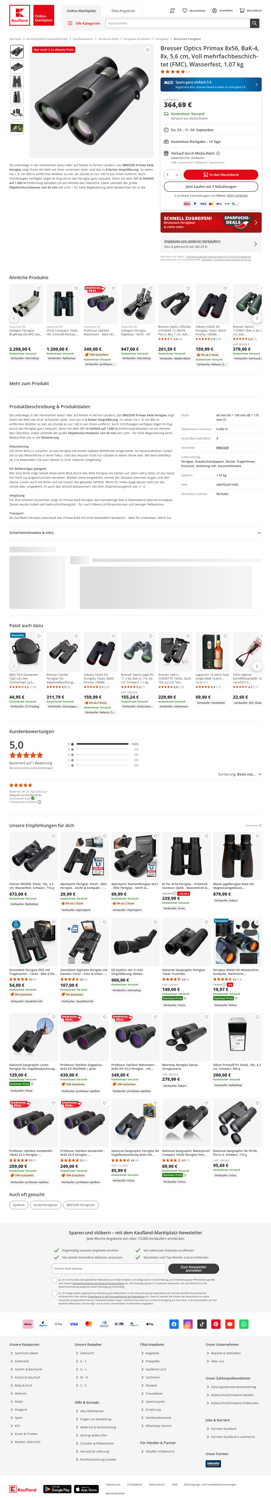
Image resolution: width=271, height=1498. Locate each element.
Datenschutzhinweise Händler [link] (232, 1395)
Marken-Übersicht (27, 1442)
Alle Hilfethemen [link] (92, 1411)
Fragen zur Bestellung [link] (95, 1419)
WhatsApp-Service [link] (158, 1426)
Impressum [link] (113, 1484)
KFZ (17, 1426)
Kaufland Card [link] (156, 1369)
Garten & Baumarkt (28, 1369)
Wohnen (21, 1393)
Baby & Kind (23, 1385)
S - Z (83, 1385)
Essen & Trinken (26, 1434)
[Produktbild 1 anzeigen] (17, 51)
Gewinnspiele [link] (155, 1401)
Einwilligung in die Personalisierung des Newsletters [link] (116, 1296)
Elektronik (22, 1361)
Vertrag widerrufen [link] (93, 1435)
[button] (103, 744)
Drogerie (21, 1410)
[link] (123, 10)
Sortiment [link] (153, 1377)
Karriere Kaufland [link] (223, 1429)
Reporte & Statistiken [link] (226, 1353)
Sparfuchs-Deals (26, 1353)
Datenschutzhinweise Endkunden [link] (235, 1403)
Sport (18, 1418)
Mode (19, 1401)
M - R (84, 1377)
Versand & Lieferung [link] (94, 1451)
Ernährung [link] (153, 1410)
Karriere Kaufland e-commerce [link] (233, 1437)
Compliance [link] (134, 1484)
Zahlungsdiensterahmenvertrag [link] (233, 1387)
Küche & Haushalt (27, 1377)
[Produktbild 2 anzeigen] (17, 67)
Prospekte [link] (153, 1361)
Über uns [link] (217, 1361)
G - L (83, 1369)
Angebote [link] (152, 1353)
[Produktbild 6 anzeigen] (17, 128)
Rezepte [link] (151, 1385)
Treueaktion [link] (154, 1393)
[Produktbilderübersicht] (17, 101)
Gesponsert (15, 326)
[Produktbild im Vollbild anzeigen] (92, 101)
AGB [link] (174, 1484)
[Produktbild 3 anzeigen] (17, 82)
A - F (83, 1361)
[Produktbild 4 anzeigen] (17, 97)
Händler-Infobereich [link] (160, 1451)
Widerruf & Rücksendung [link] (98, 1427)
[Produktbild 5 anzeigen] (17, 113)
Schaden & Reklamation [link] (97, 1443)
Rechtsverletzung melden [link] (98, 1459)
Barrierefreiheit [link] (115, 1493)
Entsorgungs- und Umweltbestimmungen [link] (210, 1484)
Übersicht (87, 1353)
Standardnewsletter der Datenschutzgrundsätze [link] (98, 1283)
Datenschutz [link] (157, 1484)
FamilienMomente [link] (158, 1418)
